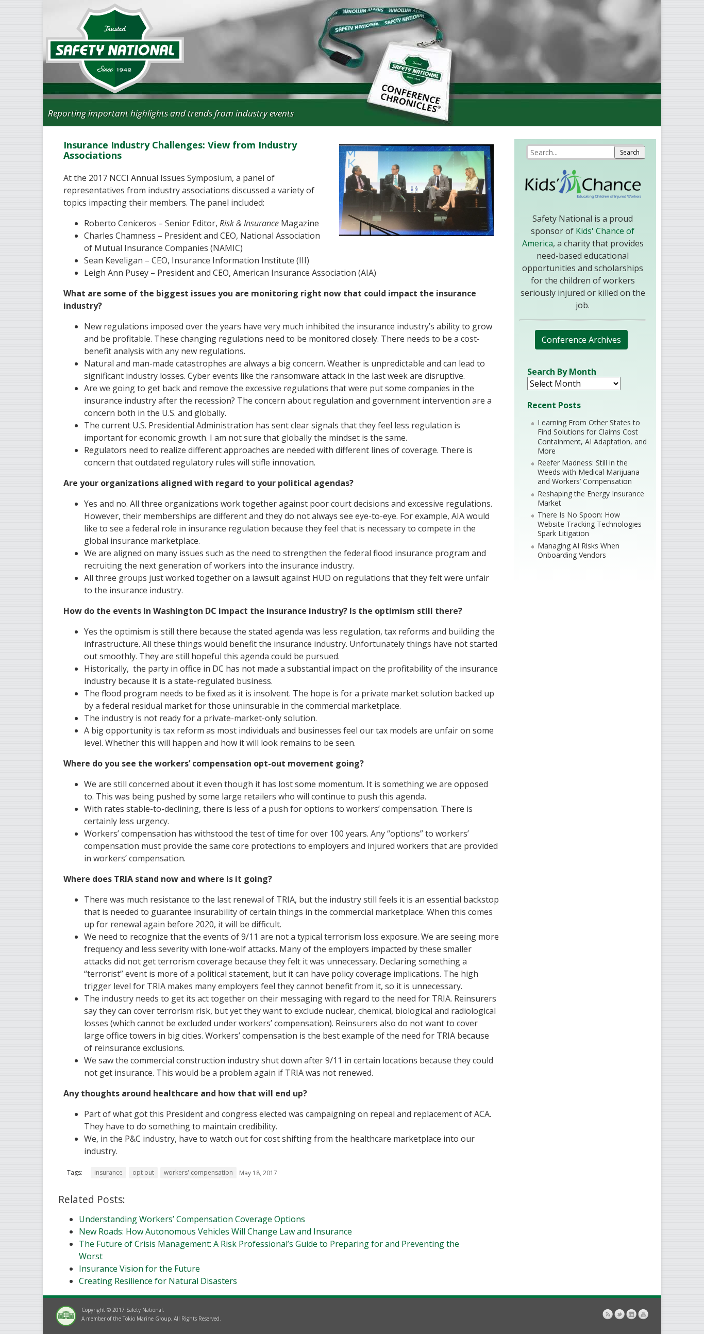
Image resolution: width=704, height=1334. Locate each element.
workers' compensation (198, 1172)
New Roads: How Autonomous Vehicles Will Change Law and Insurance (215, 1231)
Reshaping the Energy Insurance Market (591, 498)
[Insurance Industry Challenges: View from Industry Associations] (416, 233)
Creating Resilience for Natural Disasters (158, 1281)
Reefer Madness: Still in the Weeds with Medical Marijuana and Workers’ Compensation (589, 472)
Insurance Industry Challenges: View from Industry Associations (180, 150)
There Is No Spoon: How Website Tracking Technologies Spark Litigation (590, 524)
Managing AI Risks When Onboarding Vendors (578, 550)
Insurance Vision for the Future (139, 1268)
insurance (108, 1172)
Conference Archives (581, 339)
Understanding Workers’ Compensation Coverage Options (192, 1219)
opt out (143, 1172)
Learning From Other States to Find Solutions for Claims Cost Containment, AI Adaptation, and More (592, 437)
